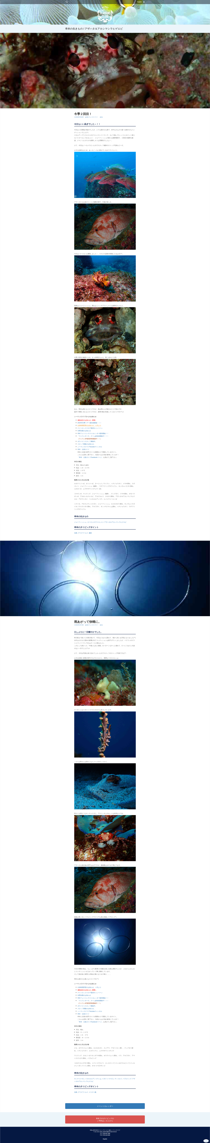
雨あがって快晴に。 (87, 621)
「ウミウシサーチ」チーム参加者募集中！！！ (93, 436)
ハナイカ (90, 522)
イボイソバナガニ (108, 1079)
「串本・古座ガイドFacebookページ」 (90, 457)
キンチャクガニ (79, 1079)
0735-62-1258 (106, 1133)
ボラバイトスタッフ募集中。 (87, 441)
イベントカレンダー (105, 1106)
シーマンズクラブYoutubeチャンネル (90, 447)
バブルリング (127, 1079)
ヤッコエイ (118, 1079)
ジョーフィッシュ (80, 522)
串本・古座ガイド (83, 449)
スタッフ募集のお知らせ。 (86, 444)
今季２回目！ (83, 114)
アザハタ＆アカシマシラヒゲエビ (115, 522)
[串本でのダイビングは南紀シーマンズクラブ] (105, 14)
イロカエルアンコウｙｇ (93, 1079)
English (139, 2)
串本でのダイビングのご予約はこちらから (105, 1119)
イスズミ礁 (92, 1092)
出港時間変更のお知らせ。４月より (89, 425)
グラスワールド (83, 533)
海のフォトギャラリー (92, 117)
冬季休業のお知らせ (84, 431)
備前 (90, 533)
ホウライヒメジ (98, 522)
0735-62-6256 (106, 1135)
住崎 (75, 533)
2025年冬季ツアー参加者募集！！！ (89, 423)
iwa (102, 117)
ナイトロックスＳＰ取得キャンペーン (90, 428)
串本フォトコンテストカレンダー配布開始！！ (93, 433)
